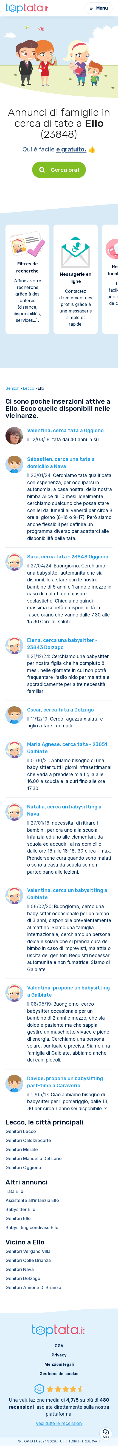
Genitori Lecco (20, 1131)
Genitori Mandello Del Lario (33, 1158)
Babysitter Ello (20, 1209)
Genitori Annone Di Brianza (33, 1287)
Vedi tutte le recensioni (59, 1423)
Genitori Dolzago (22, 1278)
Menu (102, 8)
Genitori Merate (21, 1149)
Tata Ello (14, 1191)
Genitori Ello (18, 1218)
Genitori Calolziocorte (28, 1140)
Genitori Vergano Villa (27, 1251)
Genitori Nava (19, 1269)
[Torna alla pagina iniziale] (27, 8)
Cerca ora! (65, 170)
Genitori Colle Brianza (28, 1260)
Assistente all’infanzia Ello (32, 1200)
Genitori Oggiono (23, 1167)
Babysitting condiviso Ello (31, 1227)
